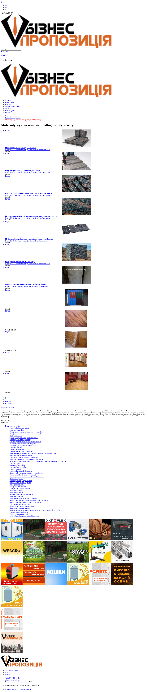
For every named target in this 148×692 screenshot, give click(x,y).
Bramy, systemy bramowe (18, 487)
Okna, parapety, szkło (17, 485)
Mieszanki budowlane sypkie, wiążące (23, 444)
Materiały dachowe (16, 492)
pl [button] (1, 2)
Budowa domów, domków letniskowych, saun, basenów (29, 500)
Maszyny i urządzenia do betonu (21, 471)
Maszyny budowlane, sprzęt (19, 428)
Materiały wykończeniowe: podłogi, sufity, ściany (27, 477)
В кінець (8, 403)
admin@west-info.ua (12, 680)
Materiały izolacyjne (16, 496)
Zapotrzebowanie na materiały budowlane (24, 457)
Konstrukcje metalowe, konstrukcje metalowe (25, 442)
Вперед (8, 401)
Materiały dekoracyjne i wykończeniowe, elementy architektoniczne (33, 453)
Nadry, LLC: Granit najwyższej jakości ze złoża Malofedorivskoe (27, 150)
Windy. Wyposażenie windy (19, 514)
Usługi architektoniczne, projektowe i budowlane (26, 432)
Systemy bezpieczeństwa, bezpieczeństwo (24, 438)
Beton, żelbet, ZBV (16, 479)
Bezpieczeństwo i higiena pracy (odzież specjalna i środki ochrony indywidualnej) (38, 461)
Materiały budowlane (17, 430)
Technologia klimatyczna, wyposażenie (23, 475)
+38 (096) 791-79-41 (12, 678)
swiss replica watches (7, 407)
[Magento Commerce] (74, 96)
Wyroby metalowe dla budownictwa (22, 494)
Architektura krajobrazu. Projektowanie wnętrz (26, 502)
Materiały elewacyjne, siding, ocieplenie (23, 498)
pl (6, 9)
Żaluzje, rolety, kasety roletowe (20, 488)
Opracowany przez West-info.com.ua (18, 689)
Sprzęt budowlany (16, 447)
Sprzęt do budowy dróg (18, 467)
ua (6, 5)
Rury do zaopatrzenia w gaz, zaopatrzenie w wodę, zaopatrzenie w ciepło (35, 510)
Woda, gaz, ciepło (16, 436)
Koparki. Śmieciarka (17, 449)
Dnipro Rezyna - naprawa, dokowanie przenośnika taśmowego (26, 286)
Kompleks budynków (12, 426)
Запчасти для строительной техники (23, 446)
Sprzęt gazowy (15, 463)
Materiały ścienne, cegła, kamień (21, 481)
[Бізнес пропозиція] (74, 47)
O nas (7, 672)
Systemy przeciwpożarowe (19, 512)
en (6, 7)
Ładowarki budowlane (17, 465)
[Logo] (28, 667)
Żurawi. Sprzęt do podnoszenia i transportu (24, 516)
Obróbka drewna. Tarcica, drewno (21, 455)
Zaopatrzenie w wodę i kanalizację (21, 451)
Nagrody (8, 674)
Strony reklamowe (11, 670)
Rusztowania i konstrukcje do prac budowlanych (26, 473)
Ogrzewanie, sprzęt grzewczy (20, 508)
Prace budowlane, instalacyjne (20, 504)
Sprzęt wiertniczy (15, 469)
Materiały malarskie (16, 490)
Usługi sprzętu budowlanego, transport (23, 506)
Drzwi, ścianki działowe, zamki (20, 483)
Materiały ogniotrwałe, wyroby (20, 440)
